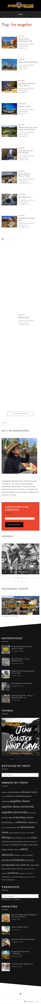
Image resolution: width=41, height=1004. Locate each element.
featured (16, 821)
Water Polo (23, 317)
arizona (30, 805)
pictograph (29, 848)
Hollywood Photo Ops (26, 219)
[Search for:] (20, 422)
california (21, 810)
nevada (15, 843)
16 (16, 580)
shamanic (19, 857)
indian (34, 826)
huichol (29, 826)
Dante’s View (24, 106)
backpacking (7, 811)
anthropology (32, 801)
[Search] (38, 14)
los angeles (23, 833)
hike (32, 821)
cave (36, 811)
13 (32, 575)
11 (28, 575)
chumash (9, 816)
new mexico (23, 843)
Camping (30, 810)
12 (30, 575)
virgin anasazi (27, 865)
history (13, 826)
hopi (24, 826)
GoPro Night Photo (20, 915)
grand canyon (26, 821)
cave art (4, 816)
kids (10, 833)
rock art (25, 852)
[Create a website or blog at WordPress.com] (20, 982)
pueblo (17, 853)
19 (23, 580)
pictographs (8, 853)
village (21, 865)
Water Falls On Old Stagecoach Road (27, 128)
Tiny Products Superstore (22, 952)
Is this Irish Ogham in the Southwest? (20, 570)
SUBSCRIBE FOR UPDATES (17, 508)
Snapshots (21, 36)
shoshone (32, 857)
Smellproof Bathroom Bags (23, 928)
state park (21, 861)
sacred (8, 857)
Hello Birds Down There (24, 175)
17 (18, 580)
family (11, 821)
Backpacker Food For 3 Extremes (20, 941)
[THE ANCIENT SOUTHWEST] (2, 14)
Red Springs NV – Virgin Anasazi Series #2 (22, 694)
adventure (5, 780)
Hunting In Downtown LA (25, 40)
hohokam (19, 826)
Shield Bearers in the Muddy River (20, 657)
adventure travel (29, 780)
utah (17, 865)
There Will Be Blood (28, 62)
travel (13, 865)
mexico (35, 833)
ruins (3, 857)
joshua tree (26, 830)
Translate (17, 887)
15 (37, 575)
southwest (13, 861)
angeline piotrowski (15, 800)
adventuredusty (14, 780)
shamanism (26, 857)
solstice (4, 861)
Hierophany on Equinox (21, 681)
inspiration (5, 830)
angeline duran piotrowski (18, 794)
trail (11, 865)
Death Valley (16, 816)
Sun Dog (20, 742)
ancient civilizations (16, 784)
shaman (13, 857)
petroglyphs (18, 848)
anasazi (4, 784)
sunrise (26, 861)
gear (20, 821)
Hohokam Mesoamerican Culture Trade (21, 645)
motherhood (16, 838)
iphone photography (16, 830)
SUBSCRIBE (14, 525)
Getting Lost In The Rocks (25, 152)
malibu (30, 833)
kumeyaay (15, 833)
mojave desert (7, 838)
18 (20, 580)
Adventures (22, 103)
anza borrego (7, 806)
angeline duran (20, 789)
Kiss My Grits (24, 197)
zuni (13, 868)
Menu (20, 14)
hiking (6, 825)
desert (24, 815)
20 (25, 580)
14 (35, 575)
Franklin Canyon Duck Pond (26, 84)
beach (13, 810)
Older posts (20, 413)
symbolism (5, 865)
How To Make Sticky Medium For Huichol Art (23, 904)
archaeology (19, 805)
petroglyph (6, 848)
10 (25, 575)
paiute (30, 843)
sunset (31, 861)
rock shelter (34, 853)
